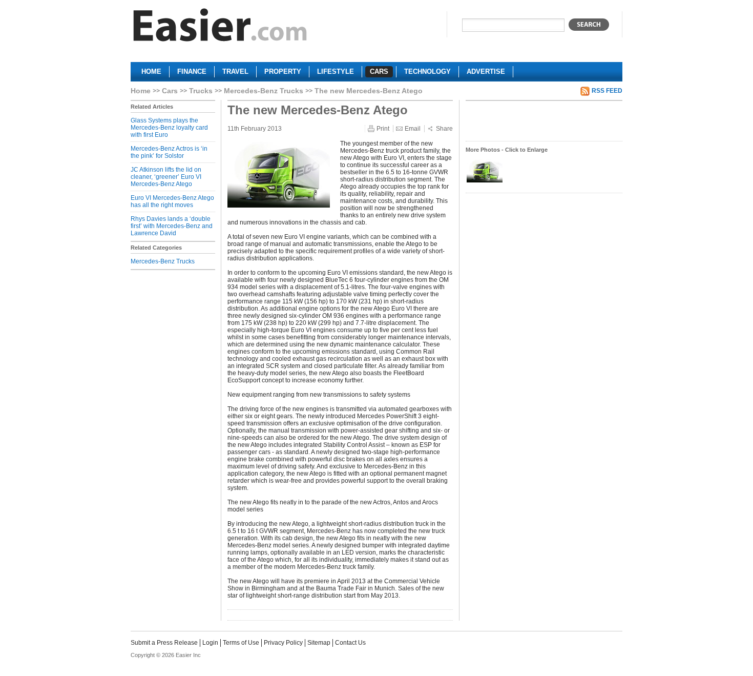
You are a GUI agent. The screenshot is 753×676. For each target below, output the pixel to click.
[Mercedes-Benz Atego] (485, 181)
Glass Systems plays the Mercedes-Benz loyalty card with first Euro (169, 127)
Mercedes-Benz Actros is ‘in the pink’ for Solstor (169, 152)
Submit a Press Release (164, 642)
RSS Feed (607, 90)
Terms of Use (241, 642)
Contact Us (350, 642)
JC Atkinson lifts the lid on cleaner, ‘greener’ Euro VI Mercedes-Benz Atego (166, 177)
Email (413, 128)
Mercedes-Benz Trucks (263, 91)
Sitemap (318, 642)
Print (382, 128)
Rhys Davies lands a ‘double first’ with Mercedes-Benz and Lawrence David (172, 226)
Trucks (201, 91)
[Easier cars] (220, 27)
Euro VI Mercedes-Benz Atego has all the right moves (172, 201)
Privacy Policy (283, 642)
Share (444, 128)
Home (141, 91)
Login (210, 642)
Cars (170, 91)
